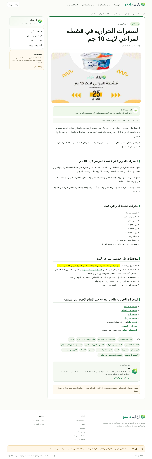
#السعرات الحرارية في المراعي (71, 345)
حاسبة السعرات (73, 4)
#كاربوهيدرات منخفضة (70, 350)
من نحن (82, 428)
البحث (83, 424)
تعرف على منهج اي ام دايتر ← (121, 378)
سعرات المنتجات (104, 4)
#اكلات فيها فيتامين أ (132, 345)
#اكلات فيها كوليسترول (115, 345)
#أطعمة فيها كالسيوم (125, 339)
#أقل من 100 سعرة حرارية (86, 339)
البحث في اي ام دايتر (34, 36)
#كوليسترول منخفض (132, 355)
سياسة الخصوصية (79, 436)
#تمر (117, 350)
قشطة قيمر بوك (130, 318)
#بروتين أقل (135, 350)
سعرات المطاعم (88, 4)
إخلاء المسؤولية (37, 67)
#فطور (91, 350)
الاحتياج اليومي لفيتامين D (92, 269)
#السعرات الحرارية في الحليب (94, 345)
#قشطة (83, 350)
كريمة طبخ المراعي (129, 330)
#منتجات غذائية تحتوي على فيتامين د (110, 355)
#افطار (71, 339)
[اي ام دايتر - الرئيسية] (135, 4)
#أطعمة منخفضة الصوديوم (106, 339)
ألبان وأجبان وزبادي (131, 14)
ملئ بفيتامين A (114, 265)
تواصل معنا (81, 432)
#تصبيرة (124, 350)
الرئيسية (117, 4)
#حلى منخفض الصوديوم (104, 350)
